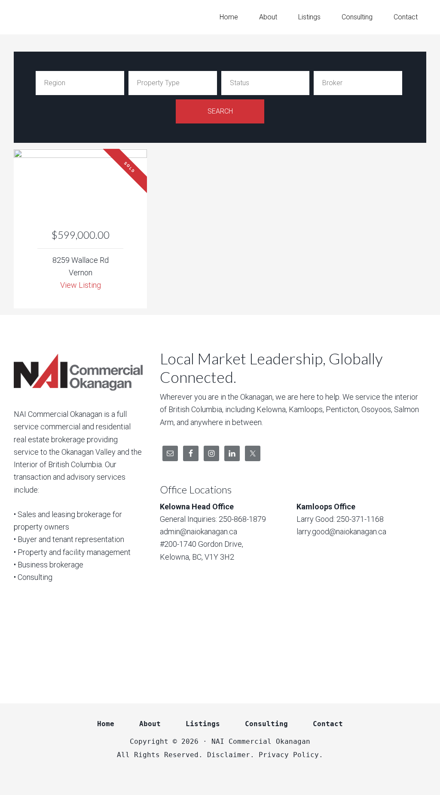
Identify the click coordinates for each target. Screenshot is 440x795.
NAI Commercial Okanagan (82, 17)
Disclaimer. (230, 755)
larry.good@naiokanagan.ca (341, 531)
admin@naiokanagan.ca (198, 531)
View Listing (80, 285)
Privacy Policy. (291, 755)
